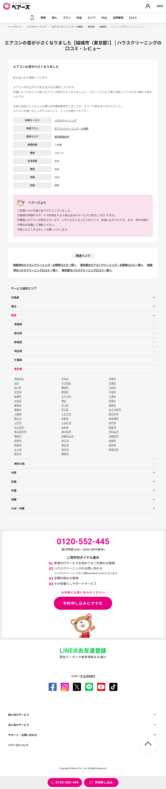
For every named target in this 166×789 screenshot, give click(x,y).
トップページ (14, 26)
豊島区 (17, 409)
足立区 (65, 409)
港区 (63, 400)
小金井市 (66, 423)
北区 (16, 383)
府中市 (112, 423)
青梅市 (65, 453)
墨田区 (65, 387)
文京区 (17, 391)
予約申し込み (104, 782)
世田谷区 (19, 378)
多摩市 (65, 418)
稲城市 (103, 26)
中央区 (65, 378)
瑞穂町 (112, 440)
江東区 (112, 396)
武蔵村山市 (67, 436)
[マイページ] (148, 6)
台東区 (112, 383)
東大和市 (66, 431)
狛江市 (65, 440)
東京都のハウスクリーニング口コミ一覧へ (87, 270)
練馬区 (17, 405)
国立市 (17, 418)
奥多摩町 (113, 418)
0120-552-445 (67, 782)
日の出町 (19, 427)
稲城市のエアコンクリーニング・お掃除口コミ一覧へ (45, 265)
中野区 (112, 378)
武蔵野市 (113, 436)
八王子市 (66, 414)
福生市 (65, 445)
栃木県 (18, 333)
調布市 (17, 453)
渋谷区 (17, 400)
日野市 (65, 427)
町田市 (17, 445)
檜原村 (17, 436)
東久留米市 (20, 431)
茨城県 (18, 324)
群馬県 (18, 342)
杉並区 (112, 391)
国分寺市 (113, 414)
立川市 (17, 449)
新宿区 (65, 391)
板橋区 (17, 396)
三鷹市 (17, 414)
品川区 (17, 387)
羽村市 (65, 449)
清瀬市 (17, 440)
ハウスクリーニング (37, 26)
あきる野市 (115, 409)
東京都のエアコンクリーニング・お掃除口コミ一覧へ (112, 265)
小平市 (17, 423)
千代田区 (66, 383)
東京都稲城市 (61, 136)
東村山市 (113, 431)
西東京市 (113, 449)
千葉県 (18, 360)
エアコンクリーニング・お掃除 (67, 26)
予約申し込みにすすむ (83, 603)
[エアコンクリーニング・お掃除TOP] (31, 17)
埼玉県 (18, 351)
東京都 (91, 26)
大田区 (112, 387)
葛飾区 (112, 405)
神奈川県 (19, 464)
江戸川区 (66, 396)
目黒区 (112, 400)
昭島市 (112, 427)
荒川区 (65, 405)
